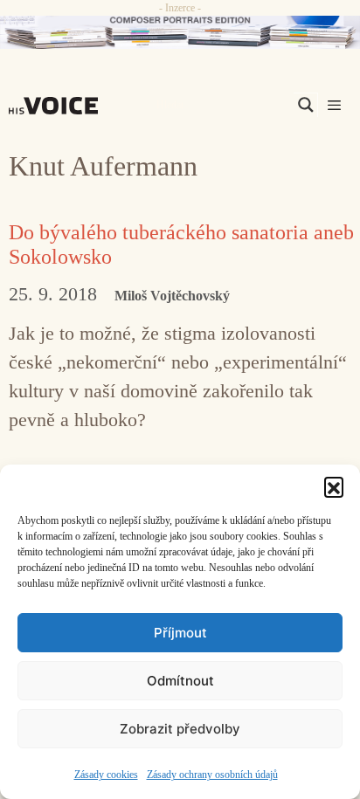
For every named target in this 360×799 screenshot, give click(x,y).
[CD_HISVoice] (180, 32)
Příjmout (180, 632)
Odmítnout (180, 680)
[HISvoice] (58, 105)
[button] (334, 486)
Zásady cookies (106, 774)
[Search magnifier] (306, 105)
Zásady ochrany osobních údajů (212, 774)
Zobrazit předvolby (180, 728)
